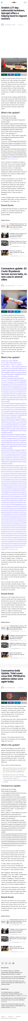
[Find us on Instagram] (9, 963)
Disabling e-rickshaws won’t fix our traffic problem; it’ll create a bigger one (18, 243)
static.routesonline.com (12, 158)
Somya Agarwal (14, 238)
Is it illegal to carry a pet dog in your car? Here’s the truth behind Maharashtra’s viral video (18, 235)
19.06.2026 (21, 951)
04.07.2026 (23, 246)
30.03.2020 (20, 24)
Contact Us (18, 1016)
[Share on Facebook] (11, 74)
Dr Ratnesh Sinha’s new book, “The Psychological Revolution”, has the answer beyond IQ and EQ (18, 225)
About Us (3, 1016)
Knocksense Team (10, 24)
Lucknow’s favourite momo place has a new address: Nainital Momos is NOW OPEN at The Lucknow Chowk (13, 982)
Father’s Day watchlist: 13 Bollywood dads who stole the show (16, 252)
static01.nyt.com (4, 847)
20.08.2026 (23, 924)
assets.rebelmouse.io (13, 549)
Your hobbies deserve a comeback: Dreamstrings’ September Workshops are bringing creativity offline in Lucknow (11, 972)
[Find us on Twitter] (6, 963)
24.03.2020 (20, 687)
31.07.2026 (21, 238)
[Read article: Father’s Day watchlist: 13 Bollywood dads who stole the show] (5, 252)
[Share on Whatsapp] (4, 74)
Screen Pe (10, 1016)
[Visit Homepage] (14, 2)
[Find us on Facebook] (2, 963)
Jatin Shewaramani (15, 246)
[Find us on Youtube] (13, 963)
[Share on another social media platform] (24, 74)
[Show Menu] (2, 2)
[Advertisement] (14, 41)
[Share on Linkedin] (17, 74)
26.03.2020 (20, 285)
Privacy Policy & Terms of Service (9, 1018)
